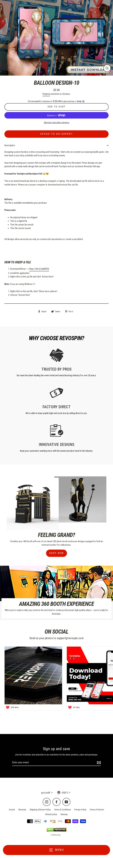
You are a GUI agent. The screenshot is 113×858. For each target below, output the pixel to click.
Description (9, 145)
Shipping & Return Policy (40, 809)
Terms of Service (97, 809)
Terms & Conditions (62, 809)
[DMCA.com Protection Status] (57, 829)
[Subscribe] (98, 762)
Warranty (22, 809)
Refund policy (51, 814)
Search (12, 809)
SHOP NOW (56, 553)
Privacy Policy (80, 809)
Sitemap (64, 814)
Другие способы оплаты (56, 122)
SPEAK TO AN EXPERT (56, 134)
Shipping (46, 94)
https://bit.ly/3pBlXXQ (39, 268)
